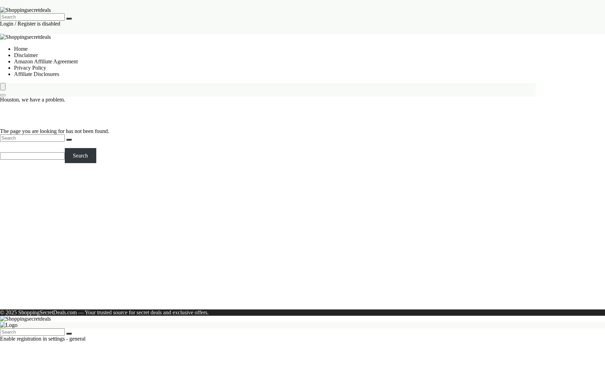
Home (21, 49)
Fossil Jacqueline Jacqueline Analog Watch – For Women (53, 226)
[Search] (69, 19)
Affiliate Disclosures (36, 74)
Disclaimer (26, 55)
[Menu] (3, 86)
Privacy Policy (30, 68)
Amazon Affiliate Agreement (46, 61)
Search (7, 145)
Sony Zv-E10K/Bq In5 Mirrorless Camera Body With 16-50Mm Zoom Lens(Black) (54, 197)
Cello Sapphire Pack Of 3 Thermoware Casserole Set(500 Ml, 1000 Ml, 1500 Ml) (57, 254)
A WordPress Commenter (42, 294)
